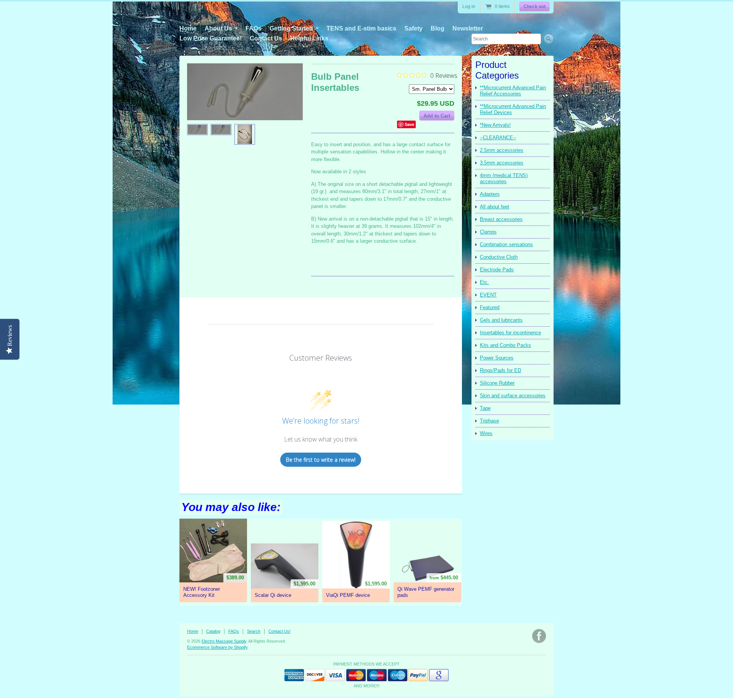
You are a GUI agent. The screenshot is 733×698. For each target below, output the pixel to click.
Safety (413, 28)
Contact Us (266, 38)
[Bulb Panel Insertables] (197, 129)
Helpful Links (309, 38)
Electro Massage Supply (224, 641)
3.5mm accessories (501, 163)
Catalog (213, 631)
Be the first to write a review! (320, 459)
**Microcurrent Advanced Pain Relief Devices (513, 109)
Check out (534, 6)
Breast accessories (501, 219)
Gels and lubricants (501, 320)
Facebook (539, 636)
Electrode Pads (497, 269)
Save (409, 124)
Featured (489, 307)
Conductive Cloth (499, 257)
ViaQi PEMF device (348, 595)
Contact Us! (279, 631)
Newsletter (467, 28)
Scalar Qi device (273, 595)
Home (188, 28)
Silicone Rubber (497, 383)
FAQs (253, 28)
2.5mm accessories (501, 150)
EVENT (488, 295)
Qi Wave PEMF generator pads (425, 592)
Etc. (484, 282)
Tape (485, 408)
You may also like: (231, 507)
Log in (468, 6)
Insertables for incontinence (510, 332)
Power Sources (496, 358)
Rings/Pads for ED (500, 370)
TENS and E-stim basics (361, 28)
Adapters (490, 194)
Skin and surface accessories (513, 395)
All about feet (494, 207)
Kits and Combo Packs (505, 345)
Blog (437, 28)
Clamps (488, 232)
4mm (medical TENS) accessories (504, 178)
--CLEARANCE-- (498, 137)
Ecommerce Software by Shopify (217, 647)
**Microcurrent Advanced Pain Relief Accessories (513, 91)
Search (253, 631)
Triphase (489, 421)
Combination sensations (506, 244)
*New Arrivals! (495, 125)
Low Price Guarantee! (210, 38)
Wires (486, 433)
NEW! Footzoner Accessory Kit (201, 592)
